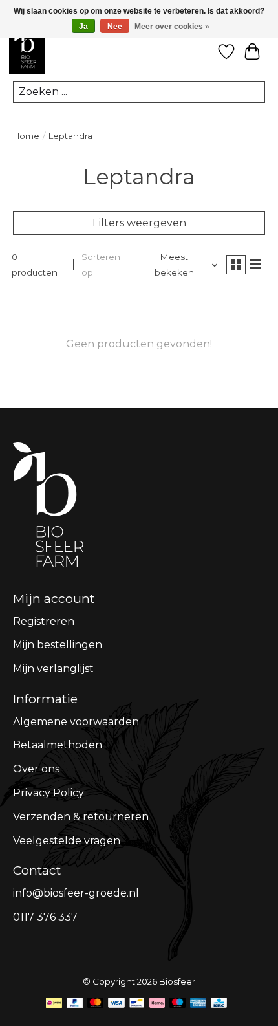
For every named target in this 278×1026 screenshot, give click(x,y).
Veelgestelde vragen (66, 841)
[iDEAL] (54, 1005)
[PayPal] (75, 1005)
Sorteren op (100, 265)
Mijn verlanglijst (53, 668)
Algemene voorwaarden (76, 721)
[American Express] (198, 1005)
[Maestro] (177, 1005)
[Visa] (116, 1005)
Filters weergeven (139, 223)
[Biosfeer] (27, 71)
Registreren (43, 621)
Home (26, 136)
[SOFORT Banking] (157, 1005)
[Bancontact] (137, 1005)
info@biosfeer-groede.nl (76, 893)
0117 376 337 (45, 917)
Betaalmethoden (57, 745)
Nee (114, 26)
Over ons (36, 769)
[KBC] (219, 1005)
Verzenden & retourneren (81, 817)
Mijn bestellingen (57, 645)
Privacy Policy (48, 793)
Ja (83, 26)
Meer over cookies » (171, 26)
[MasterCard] (95, 1005)
